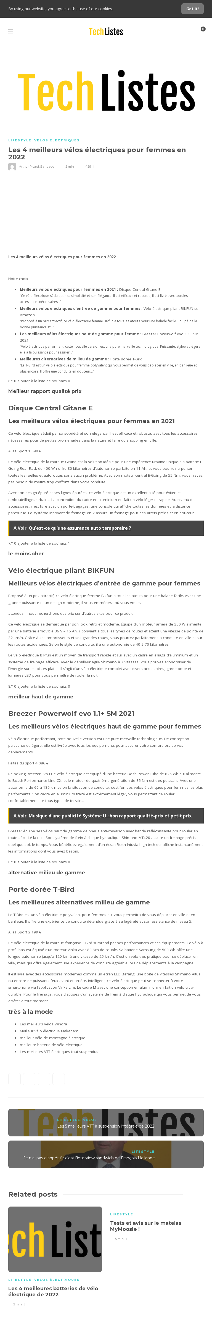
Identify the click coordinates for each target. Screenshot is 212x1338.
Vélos (90, 1120)
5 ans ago (47, 166)
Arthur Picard (29, 166)
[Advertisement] (106, 212)
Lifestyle (19, 140)
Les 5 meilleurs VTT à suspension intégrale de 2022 (105, 1126)
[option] (55, 1255)
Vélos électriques (57, 140)
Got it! (192, 8)
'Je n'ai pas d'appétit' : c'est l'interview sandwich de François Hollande (89, 1157)
